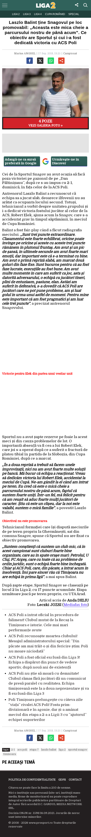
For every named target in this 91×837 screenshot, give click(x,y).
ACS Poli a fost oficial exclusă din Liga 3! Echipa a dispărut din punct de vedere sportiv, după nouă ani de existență (44, 662)
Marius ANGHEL (25, 53)
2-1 (13, 749)
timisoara (9, 754)
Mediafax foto (75, 605)
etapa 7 (34, 749)
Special (73, 14)
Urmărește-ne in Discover (65, 161)
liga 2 (62, 749)
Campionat (70, 53)
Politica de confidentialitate (31, 779)
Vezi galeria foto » (46, 123)
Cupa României (55, 14)
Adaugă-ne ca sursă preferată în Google (20, 161)
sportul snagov (77, 749)
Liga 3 (27, 14)
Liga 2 (16, 14)
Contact (75, 779)
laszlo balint (48, 749)
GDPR (62, 779)
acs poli (22, 749)
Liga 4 (38, 14)
